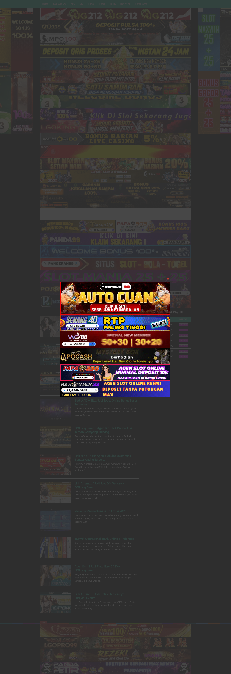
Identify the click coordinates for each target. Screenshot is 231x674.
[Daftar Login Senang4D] (115, 322)
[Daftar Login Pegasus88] (115, 298)
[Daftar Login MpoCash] (115, 355)
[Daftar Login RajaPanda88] (115, 388)
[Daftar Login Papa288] (115, 372)
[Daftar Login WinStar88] (115, 339)
